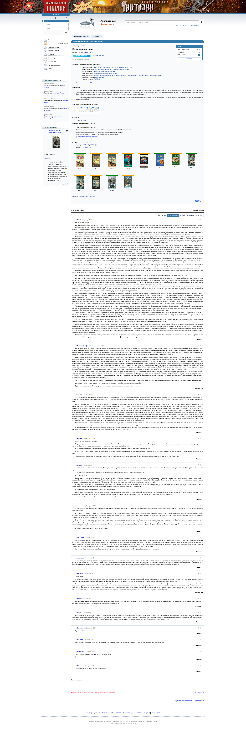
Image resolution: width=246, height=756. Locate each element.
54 (91, 83)
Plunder (80, 438)
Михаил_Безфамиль (84, 346)
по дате (182, 215)
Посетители (52, 61)
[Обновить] (67, 132)
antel (79, 395)
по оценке (199, 215)
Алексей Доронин (54, 130)
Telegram (146, 713)
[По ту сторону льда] (112, 166)
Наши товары (156, 713)
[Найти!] (201, 22)
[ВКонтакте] (196, 201)
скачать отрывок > (99, 55)
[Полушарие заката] (79, 112)
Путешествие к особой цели (102, 75)
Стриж (79, 599)
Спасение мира (155, 75)
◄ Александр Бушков (81, 36)
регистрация (51, 18)
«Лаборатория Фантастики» (127, 723)
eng (93, 713)
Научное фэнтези (125, 67)
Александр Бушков (78, 46)
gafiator (80, 612)
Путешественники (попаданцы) (124, 75)
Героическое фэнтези (109, 67)
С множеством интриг (119, 69)
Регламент (105, 713)
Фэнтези (96, 67)
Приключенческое (103, 69)
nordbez (46, 158)
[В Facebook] (198, 201)
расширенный (194, 25)
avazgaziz (80, 558)
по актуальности (173, 215)
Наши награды (128, 713)
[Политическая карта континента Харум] (96, 112)
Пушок (79, 465)
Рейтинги (51, 54)
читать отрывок (81, 55)
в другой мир (142, 75)
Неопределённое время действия (104, 73)
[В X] (200, 201)
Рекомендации (53, 58)
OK (65, 32)
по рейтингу (191, 215)
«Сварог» (90, 52)
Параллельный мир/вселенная (103, 71)
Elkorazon (80, 651)
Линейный (98, 77)
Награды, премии (53, 50)
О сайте (88, 713)
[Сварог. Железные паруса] (160, 165)
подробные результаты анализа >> (88, 136)
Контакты (118, 713)
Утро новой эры (55, 132)
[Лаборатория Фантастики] (88, 22)
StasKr (79, 220)
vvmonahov (81, 506)
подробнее (189, 58)
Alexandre (80, 537)
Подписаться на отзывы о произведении (190, 700)
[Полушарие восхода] (85, 112)
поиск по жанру (181, 25)
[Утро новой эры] (56, 148)
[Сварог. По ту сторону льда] (80, 166)
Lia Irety (80, 639)
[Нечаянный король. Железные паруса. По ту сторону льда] (191, 166)
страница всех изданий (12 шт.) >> (83, 196)
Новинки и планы (53, 47)
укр (99, 713)
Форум (50, 68)
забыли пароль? (61, 18)
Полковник (81, 628)
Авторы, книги (63, 43)
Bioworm (80, 573)
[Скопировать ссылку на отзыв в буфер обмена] (76, 220)
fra (96, 713)
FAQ (111, 713)
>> (58, 180)
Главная (50, 40)
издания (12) (97, 36)
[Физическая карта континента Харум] (91, 112)
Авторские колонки (54, 65)
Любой (96, 79)
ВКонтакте (138, 713)
